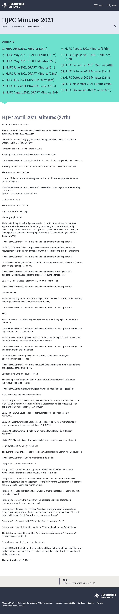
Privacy (100, 603)
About (59, 603)
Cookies (91, 603)
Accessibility (69, 603)
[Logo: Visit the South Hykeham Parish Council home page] (13, 5)
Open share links (115, 26)
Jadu (22, 606)
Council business (17, 27)
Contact (81, 603)
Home (4, 27)
